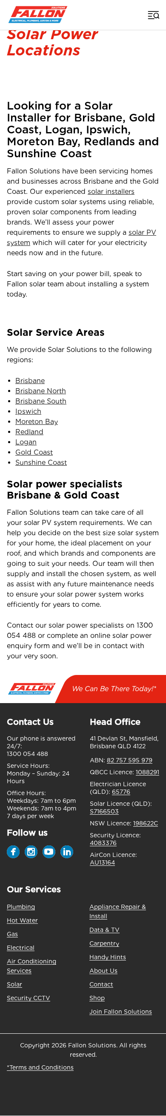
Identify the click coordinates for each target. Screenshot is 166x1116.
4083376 (103, 842)
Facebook (13, 851)
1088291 (147, 772)
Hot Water (22, 920)
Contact (101, 984)
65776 (121, 791)
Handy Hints (107, 957)
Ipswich (28, 411)
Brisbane (30, 381)
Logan (26, 442)
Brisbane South (40, 401)
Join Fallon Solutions (120, 1011)
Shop (97, 998)
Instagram (31, 851)
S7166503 (104, 811)
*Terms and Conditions (40, 1067)
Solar (14, 984)
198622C (145, 823)
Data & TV (104, 929)
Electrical (20, 947)
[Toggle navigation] (152, 15)
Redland (29, 432)
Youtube (49, 851)
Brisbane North (40, 391)
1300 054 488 (27, 753)
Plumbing (21, 906)
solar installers (111, 191)
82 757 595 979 (129, 760)
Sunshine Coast (41, 463)
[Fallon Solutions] (38, 15)
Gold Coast (34, 452)
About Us (103, 970)
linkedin (66, 851)
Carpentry (104, 943)
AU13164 (102, 862)
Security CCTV (28, 998)
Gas (12, 934)
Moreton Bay (36, 422)
